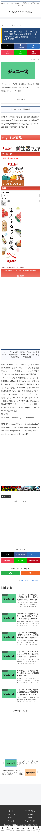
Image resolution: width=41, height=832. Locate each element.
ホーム (11, 811)
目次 (18, 99)
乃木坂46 (30, 814)
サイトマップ (30, 821)
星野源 (29, 818)
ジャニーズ (7, 496)
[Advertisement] (20, 462)
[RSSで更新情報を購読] (30, 573)
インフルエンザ (29, 811)
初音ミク (11, 818)
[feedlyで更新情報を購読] (10, 573)
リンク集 (11, 821)
